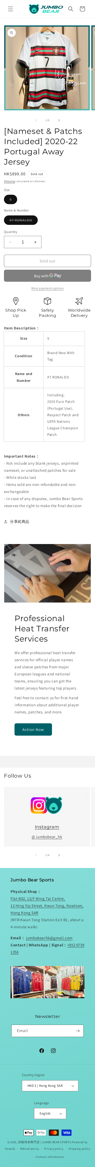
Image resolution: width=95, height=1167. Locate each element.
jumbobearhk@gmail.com (49, 937)
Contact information (50, 1157)
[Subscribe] (77, 1031)
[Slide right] (59, 120)
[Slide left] (36, 120)
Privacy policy (54, 1148)
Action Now (33, 729)
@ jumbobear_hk (47, 836)
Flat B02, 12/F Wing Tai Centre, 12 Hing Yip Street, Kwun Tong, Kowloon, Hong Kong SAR (47, 905)
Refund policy (29, 1148)
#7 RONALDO (24, 221)
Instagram (47, 826)
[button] (10, 9)
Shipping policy (79, 1148)
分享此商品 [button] (19, 521)
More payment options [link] (47, 288)
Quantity (10, 232)
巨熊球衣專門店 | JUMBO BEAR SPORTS (44, 1142)
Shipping (9, 181)
